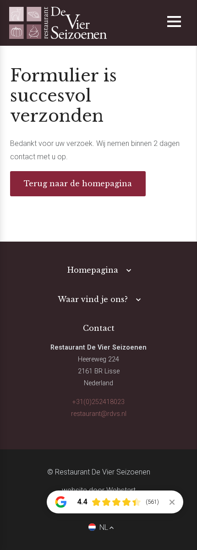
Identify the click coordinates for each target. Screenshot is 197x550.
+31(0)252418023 (98, 402)
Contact (99, 328)
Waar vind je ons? (93, 299)
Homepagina (92, 270)
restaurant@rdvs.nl (98, 414)
